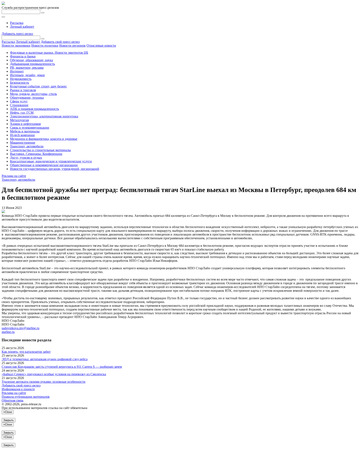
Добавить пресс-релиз (17, 33)
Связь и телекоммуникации (29, 127)
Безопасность (19, 82)
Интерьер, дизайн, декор (27, 75)
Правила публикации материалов (26, 396)
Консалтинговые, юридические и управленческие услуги (51, 161)
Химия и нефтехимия (25, 124)
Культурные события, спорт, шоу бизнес (38, 86)
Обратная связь (12, 400)
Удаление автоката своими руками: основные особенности (43, 381)
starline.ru (8, 332)
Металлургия (19, 120)
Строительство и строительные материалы (40, 150)
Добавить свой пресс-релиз (60, 42)
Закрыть (8, 420)
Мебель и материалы (25, 131)
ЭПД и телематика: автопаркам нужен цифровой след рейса (45, 359)
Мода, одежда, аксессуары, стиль (33, 94)
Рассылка (16, 23)
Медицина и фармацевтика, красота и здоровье (43, 139)
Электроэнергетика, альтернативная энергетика (44, 116)
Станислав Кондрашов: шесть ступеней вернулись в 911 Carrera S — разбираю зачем (62, 366)
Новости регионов (72, 45)
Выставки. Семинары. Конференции (36, 154)
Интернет (17, 71)
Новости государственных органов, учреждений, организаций (54, 169)
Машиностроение (22, 142)
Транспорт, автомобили (27, 146)
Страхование (19, 105)
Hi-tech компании (22, 135)
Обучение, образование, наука (31, 60)
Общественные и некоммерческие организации (44, 165)
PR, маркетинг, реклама (27, 67)
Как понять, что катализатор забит (26, 351)
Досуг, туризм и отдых (26, 157)
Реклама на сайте (14, 176)
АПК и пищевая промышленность (34, 109)
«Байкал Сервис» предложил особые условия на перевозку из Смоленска (54, 374)
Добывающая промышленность (32, 64)
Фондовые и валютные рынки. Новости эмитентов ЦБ (49, 52)
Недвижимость (20, 79)
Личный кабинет (22, 26)
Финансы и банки (23, 56)
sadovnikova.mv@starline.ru (20, 328)
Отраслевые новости (101, 45)
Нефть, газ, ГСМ (22, 112)
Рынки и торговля (23, 90)
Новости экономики (16, 45)
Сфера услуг (19, 101)
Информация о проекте (18, 389)
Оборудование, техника (27, 97)
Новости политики (44, 45)
